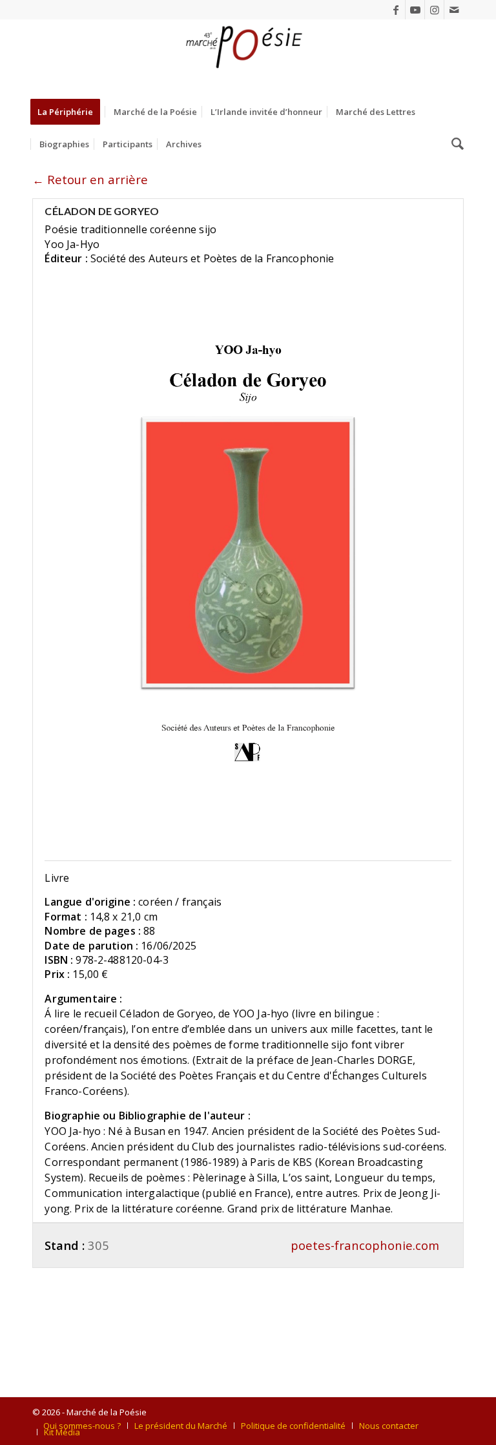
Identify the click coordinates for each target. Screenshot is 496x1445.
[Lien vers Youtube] (415, 9)
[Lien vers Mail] (454, 9)
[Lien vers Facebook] (395, 9)
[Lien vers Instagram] (434, 9)
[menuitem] (69, 112)
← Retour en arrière (90, 179)
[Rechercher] (454, 144)
